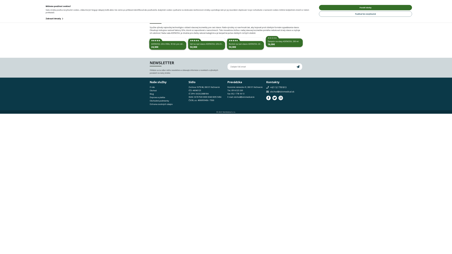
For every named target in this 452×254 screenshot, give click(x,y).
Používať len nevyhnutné (365, 14)
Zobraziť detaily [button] (53, 18)
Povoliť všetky (365, 7)
